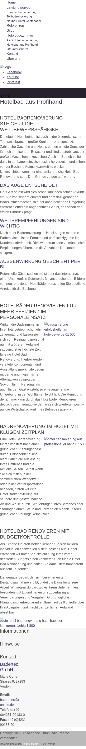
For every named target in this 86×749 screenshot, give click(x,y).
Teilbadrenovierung (19, 16)
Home (11, 2)
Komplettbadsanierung (22, 12)
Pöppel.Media (30, 744)
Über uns (13, 58)
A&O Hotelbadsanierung (23, 40)
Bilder (11, 30)
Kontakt (12, 53)
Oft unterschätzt (17, 49)
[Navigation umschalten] (2, 638)
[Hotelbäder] (5, 67)
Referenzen (15, 25)
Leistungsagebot (19, 7)
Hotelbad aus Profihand (22, 44)
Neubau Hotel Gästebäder (24, 20)
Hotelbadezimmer (20, 35)
